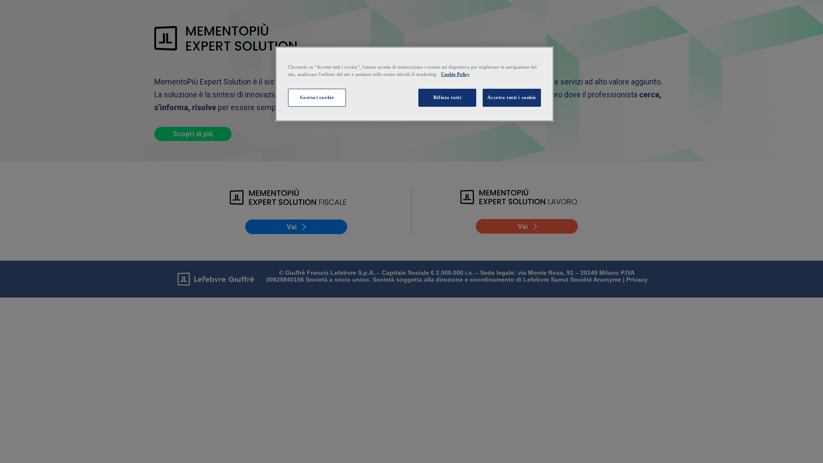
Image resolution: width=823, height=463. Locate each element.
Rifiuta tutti (447, 97)
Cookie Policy (455, 74)
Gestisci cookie (317, 97)
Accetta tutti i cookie (511, 97)
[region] (414, 84)
